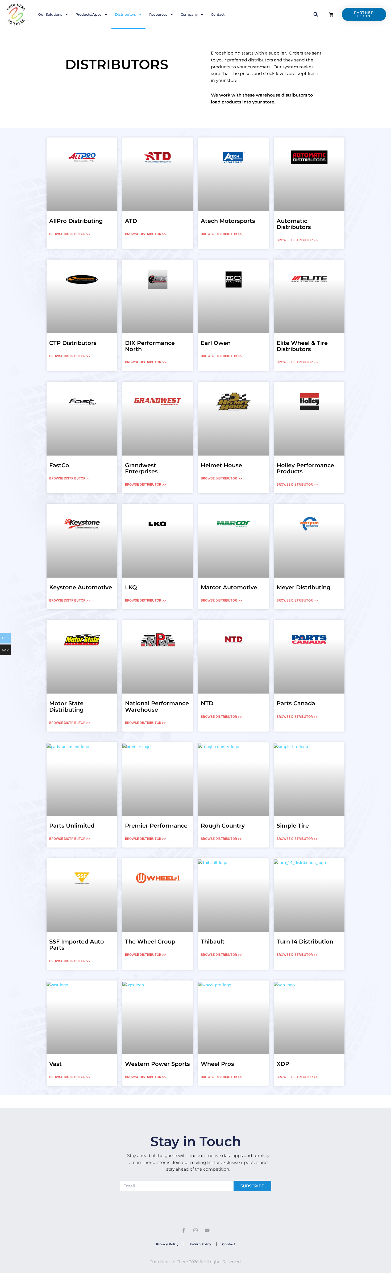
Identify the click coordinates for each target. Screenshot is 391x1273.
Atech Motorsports (228, 221)
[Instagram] (195, 1230)
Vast (55, 1064)
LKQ (131, 587)
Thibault (212, 941)
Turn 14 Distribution (305, 941)
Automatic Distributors (294, 224)
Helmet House (221, 465)
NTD (207, 703)
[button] (315, 14)
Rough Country (223, 825)
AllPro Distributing (76, 221)
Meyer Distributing (304, 587)
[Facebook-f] (184, 1230)
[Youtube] (207, 1230)
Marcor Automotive (229, 587)
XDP (283, 1064)
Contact (217, 14)
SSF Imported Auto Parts (76, 944)
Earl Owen (216, 343)
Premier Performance (156, 825)
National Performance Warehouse (157, 706)
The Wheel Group (150, 941)
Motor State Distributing (66, 706)
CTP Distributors (73, 343)
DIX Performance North (150, 346)
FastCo (59, 465)
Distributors (125, 14)
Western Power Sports (157, 1064)
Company (189, 14)
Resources (158, 14)
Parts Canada (296, 703)
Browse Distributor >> (69, 234)
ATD (131, 221)
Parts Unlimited (71, 825)
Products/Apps (89, 14)
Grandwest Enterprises (141, 468)
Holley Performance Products (305, 468)
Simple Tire (293, 825)
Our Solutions (50, 14)
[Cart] (331, 14)
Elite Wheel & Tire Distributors (302, 346)
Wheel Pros (217, 1064)
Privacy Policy (167, 1244)
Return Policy (200, 1244)
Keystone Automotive (80, 587)
